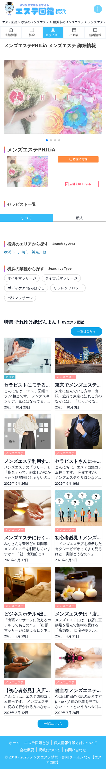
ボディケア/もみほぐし (26, 287)
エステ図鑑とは (36, 742)
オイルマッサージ (21, 278)
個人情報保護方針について (75, 742)
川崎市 (23, 252)
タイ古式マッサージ (61, 278)
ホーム (14, 742)
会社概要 (27, 749)
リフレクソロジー (68, 287)
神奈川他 (39, 252)
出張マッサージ (20, 297)
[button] (47, 140)
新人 (79, 217)
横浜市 (9, 252)
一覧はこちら (86, 331)
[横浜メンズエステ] (37, 9)
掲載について (49, 749)
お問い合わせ (75, 749)
